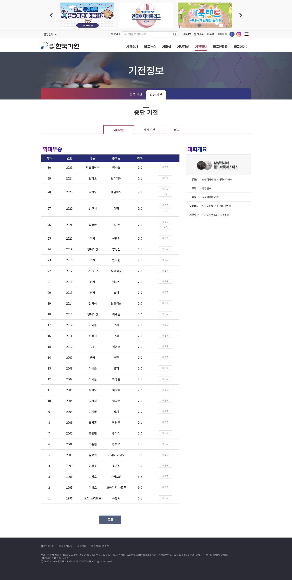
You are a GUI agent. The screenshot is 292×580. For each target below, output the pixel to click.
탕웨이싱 (92, 249)
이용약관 (81, 546)
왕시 (116, 411)
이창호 (116, 390)
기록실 (166, 46)
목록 (110, 519)
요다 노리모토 (92, 498)
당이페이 (116, 178)
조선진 (116, 466)
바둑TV (187, 34)
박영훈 (116, 379)
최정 (116, 208)
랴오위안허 (93, 167)
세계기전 (149, 129)
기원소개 (132, 46)
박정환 (93, 225)
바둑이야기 (241, 46)
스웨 (116, 292)
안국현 (116, 260)
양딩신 (116, 249)
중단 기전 (156, 94)
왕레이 (116, 433)
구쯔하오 (92, 271)
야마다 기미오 (116, 455)
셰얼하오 (116, 192)
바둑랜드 (222, 34)
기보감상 (183, 46)
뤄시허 (93, 401)
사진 (165, 194)
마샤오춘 (116, 476)
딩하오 (116, 167)
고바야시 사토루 (116, 487)
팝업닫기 (48, 34)
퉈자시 (116, 282)
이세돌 (116, 314)
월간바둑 (199, 34)
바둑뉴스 (150, 46)
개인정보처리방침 (100, 546)
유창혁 (93, 455)
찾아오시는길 (65, 546)
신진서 (93, 208)
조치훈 (93, 422)
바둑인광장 (220, 46)
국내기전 (119, 130)
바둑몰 (210, 34)
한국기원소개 (47, 546)
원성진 (93, 336)
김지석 (93, 303)
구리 (116, 325)
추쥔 (116, 357)
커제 (92, 238)
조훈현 (93, 433)
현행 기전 (136, 94)
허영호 (116, 346)
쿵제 (92, 357)
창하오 (93, 390)
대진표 (165, 167)
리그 (177, 129)
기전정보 (201, 46)
